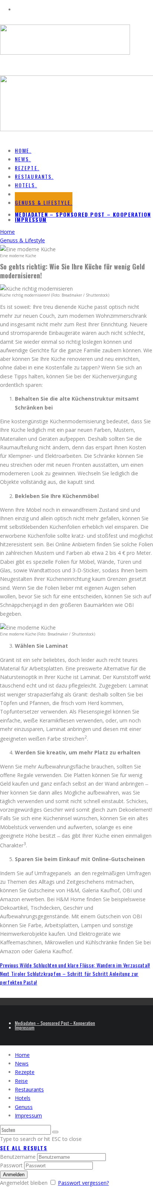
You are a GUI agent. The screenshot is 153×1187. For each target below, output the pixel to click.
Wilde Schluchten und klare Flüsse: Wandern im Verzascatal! (75, 965)
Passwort (11, 1165)
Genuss (24, 1106)
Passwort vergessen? (83, 1182)
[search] (55, 1132)
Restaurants (29, 1089)
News (22, 1063)
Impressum (31, 219)
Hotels (22, 1098)
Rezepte (25, 1072)
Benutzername (18, 1156)
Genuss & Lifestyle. (43, 202)
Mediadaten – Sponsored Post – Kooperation (83, 214)
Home (22, 1054)
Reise (21, 1080)
